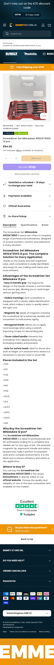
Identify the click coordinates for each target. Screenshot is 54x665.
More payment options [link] (27, 173)
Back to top (27, 539)
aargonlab (18, 627)
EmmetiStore (14, 622)
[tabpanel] (27, 360)
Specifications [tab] (29, 224)
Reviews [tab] (46, 224)
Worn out (36, 158)
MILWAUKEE (8, 125)
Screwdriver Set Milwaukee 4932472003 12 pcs (22, 45)
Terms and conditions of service (23, 631)
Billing (19, 150)
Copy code (33, 14)
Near (5, 631)
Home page (7, 43)
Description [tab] (9, 224)
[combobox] (27, 34)
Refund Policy (44, 631)
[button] (49, 25)
